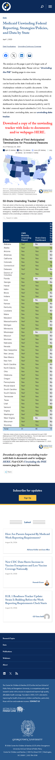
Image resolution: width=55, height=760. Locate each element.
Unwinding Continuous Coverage (29, 46)
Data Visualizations (9, 46)
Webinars (6, 658)
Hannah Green (38, 582)
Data (5, 18)
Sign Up (27, 498)
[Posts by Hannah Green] (47, 582)
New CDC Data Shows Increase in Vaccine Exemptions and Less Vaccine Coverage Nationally (26, 566)
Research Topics (9, 638)
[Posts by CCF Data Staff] (47, 616)
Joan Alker (46, 550)
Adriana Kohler (32, 550)
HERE (39, 133)
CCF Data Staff (38, 616)
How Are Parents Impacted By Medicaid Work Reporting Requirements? (27, 536)
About (5, 665)
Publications (7, 651)
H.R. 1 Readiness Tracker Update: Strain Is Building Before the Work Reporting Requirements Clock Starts (26, 600)
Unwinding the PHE (35, 462)
